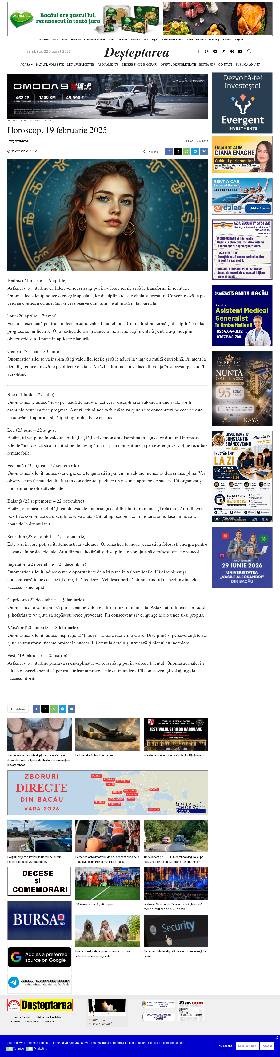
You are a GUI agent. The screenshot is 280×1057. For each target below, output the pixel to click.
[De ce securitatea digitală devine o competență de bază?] (176, 931)
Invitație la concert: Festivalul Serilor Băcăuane (173, 755)
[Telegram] (215, 51)
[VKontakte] (232, 51)
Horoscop (12, 120)
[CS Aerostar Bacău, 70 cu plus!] (107, 883)
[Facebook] (198, 51)
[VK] (204, 151)
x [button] (277, 1037)
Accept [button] (267, 1045)
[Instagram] (206, 51)
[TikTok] (223, 51)
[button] (249, 50)
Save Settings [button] (247, 1045)
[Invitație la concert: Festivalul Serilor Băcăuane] (176, 734)
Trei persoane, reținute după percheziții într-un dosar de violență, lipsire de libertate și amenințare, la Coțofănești (38, 760)
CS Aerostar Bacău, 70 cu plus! (94, 904)
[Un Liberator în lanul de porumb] (107, 734)
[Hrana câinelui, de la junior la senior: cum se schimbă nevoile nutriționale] (107, 931)
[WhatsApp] (186, 151)
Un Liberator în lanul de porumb (94, 755)
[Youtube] (240, 51)
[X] (178, 151)
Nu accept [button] (225, 1045)
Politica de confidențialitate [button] (166, 1042)
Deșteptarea (18, 141)
